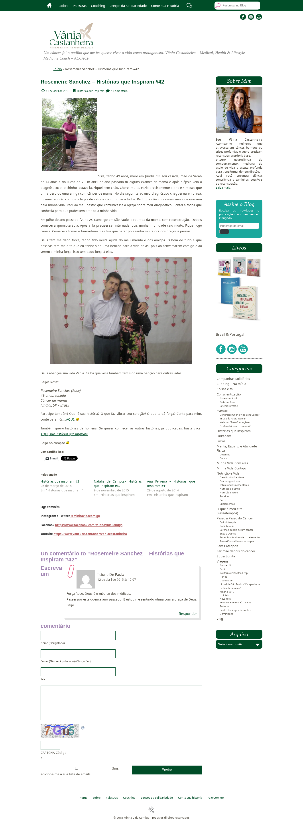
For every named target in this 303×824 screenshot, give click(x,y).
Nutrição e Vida (228, 473)
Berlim (223, 569)
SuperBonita (226, 556)
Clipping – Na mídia (231, 384)
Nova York (225, 598)
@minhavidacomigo (85, 516)
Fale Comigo (215, 798)
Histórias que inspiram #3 (60, 481)
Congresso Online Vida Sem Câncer (239, 414)
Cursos (223, 458)
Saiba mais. (223, 188)
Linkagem (224, 436)
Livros (221, 441)
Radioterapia (227, 526)
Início (57, 69)
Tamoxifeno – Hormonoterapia (237, 541)
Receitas (224, 496)
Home (83, 798)
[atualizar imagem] (83, 727)
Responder (188, 613)
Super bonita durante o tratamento (240, 537)
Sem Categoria (227, 546)
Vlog (220, 619)
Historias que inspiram (90, 91)
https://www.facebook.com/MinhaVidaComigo (88, 525)
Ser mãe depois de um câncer (236, 529)
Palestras (80, 5)
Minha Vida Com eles (232, 463)
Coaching (98, 5)
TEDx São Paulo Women (233, 418)
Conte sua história (190, 798)
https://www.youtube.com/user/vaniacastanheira (90, 534)
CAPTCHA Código (54, 752)
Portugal (224, 606)
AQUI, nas (64, 434)
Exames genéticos (230, 481)
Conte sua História (165, 5)
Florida (223, 576)
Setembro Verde (229, 405)
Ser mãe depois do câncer (236, 551)
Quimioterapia (228, 522)
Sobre (63, 5)
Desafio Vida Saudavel (232, 477)
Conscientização (229, 394)
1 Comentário (119, 91)
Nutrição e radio (229, 492)
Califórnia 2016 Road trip (234, 573)
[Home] (47, 5)
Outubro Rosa (227, 402)
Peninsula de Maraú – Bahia (235, 602)
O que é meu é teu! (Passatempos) (231, 511)
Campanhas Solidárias (233, 379)
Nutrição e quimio (230, 488)
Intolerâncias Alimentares (234, 485)
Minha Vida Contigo (231, 468)
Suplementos (227, 503)
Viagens (222, 561)
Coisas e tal (225, 389)
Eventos (222, 411)
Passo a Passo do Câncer (235, 518)
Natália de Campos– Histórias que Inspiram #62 (118, 483)
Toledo (226, 595)
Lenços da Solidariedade (128, 5)
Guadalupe (226, 580)
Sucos (223, 500)
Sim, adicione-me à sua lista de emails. (80, 771)
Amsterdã (225, 565)
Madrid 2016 (227, 591)
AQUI (70, 419)
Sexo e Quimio (228, 533)
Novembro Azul (228, 398)
